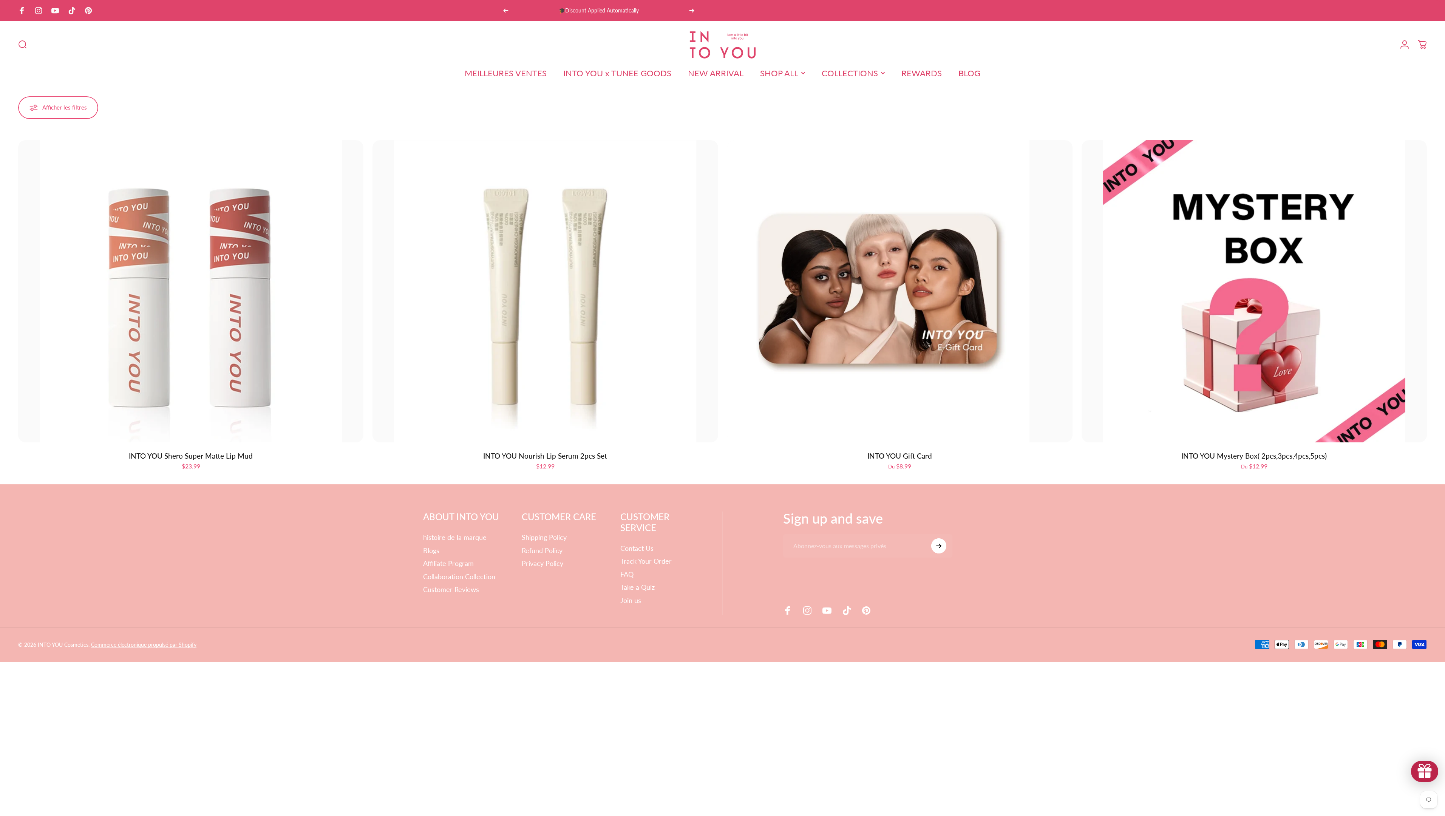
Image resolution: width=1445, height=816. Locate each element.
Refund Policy (542, 550)
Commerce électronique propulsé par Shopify (143, 644)
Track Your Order (646, 561)
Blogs (431, 550)
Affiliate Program (448, 563)
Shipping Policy (544, 537)
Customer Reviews (451, 589)
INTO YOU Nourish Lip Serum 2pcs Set (545, 455)
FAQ (627, 574)
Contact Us (637, 548)
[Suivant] (691, 10)
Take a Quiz (637, 587)
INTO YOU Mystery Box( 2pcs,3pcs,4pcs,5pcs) (1254, 455)
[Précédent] (506, 10)
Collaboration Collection (459, 576)
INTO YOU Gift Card (899, 455)
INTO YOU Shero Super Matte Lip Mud (191, 455)
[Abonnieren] (938, 545)
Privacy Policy (542, 563)
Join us (630, 600)
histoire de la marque (455, 537)
